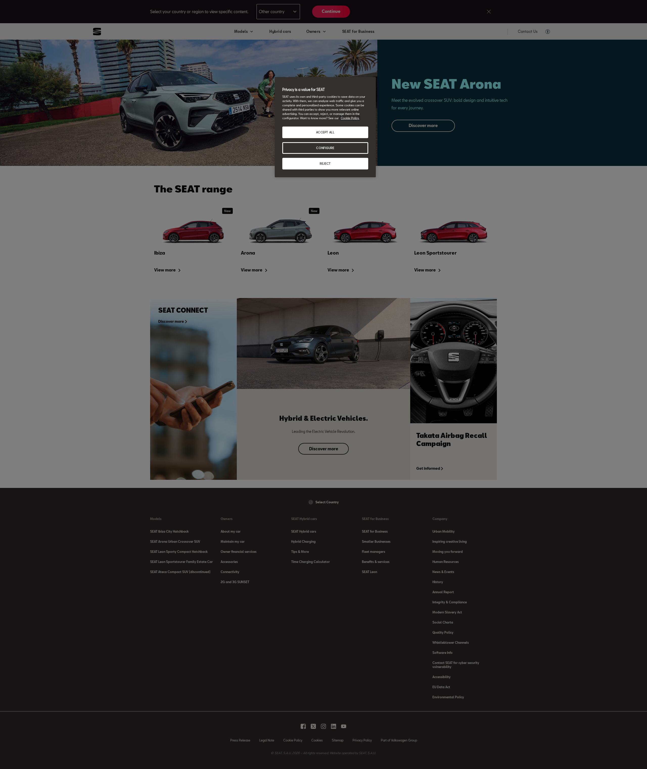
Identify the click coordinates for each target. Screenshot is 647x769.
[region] (325, 127)
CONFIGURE (325, 148)
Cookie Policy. (350, 118)
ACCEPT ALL (325, 132)
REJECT (325, 163)
